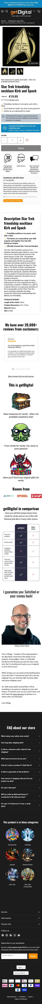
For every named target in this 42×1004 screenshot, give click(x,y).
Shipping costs (14, 100)
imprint (30, 997)
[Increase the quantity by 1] (21, 140)
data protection (12, 997)
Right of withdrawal (21, 999)
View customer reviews (13, 201)
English (20, 967)
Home (3, 21)
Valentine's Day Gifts (16, 21)
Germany (20, 973)
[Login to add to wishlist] (27, 140)
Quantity (3, 135)
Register (33, 956)
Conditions (22, 997)
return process (18, 694)
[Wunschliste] (34, 11)
